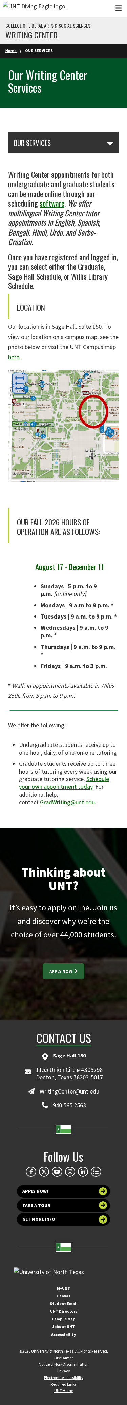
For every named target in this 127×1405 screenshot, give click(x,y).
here (13, 357)
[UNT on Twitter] (44, 1172)
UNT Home (63, 1390)
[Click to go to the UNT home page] (34, 8)
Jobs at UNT (63, 1326)
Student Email (64, 1303)
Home (11, 50)
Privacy (63, 1371)
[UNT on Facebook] (31, 1172)
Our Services (32, 143)
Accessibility (63, 1334)
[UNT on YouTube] (57, 1172)
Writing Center (31, 34)
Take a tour (36, 1205)
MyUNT (63, 1288)
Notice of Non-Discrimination (64, 1364)
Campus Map (63, 1318)
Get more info (38, 1219)
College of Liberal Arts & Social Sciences (47, 25)
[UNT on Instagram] (70, 1172)
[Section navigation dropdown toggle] (110, 143)
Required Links (63, 1384)
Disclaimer (63, 1357)
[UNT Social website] (96, 1172)
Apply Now (61, 971)
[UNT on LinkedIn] (83, 1172)
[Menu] (118, 8)
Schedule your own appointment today (64, 783)
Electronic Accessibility (63, 1377)
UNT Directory (63, 1311)
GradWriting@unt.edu (67, 802)
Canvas (63, 1295)
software (52, 203)
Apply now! (35, 1191)
